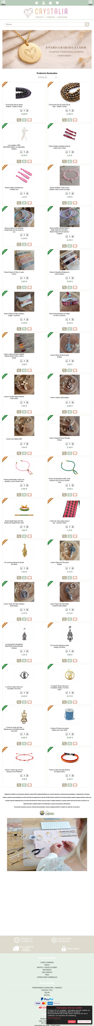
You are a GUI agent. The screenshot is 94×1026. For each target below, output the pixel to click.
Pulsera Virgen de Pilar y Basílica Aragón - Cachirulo (14, 314)
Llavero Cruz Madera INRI (14, 439)
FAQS (47, 975)
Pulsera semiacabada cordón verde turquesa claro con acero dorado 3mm (59, 480)
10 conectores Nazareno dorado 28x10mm (14, 563)
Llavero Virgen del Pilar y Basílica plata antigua (14, 605)
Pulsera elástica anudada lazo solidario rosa (14, 188)
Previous (4, 49)
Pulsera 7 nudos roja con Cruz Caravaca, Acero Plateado (14, 771)
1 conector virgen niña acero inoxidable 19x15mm (14, 688)
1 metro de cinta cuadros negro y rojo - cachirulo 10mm (59, 522)
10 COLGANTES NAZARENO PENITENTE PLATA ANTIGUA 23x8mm (14, 646)
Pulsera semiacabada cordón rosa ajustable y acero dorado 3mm (14, 480)
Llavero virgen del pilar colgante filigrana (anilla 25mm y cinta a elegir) (14, 356)
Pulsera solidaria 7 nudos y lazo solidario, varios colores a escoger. (59, 188)
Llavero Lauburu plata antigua (59, 397)
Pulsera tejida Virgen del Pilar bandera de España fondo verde (14, 522)
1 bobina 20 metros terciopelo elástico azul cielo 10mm (59, 729)
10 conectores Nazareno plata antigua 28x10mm (59, 646)
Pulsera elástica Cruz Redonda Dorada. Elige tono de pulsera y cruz (14, 230)
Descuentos (47, 972)
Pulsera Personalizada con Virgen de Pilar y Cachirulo (59, 314)
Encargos (47, 970)
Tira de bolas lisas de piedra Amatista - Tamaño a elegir (14, 105)
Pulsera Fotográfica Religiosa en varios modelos (59, 273)
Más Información (54, 1018)
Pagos (47, 965)
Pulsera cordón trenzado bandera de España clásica (59, 771)
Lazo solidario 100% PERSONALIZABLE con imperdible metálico (14, 147)
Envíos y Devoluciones (47, 967)
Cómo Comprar (47, 962)
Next (89, 49)
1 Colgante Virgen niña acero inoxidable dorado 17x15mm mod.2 (60, 688)
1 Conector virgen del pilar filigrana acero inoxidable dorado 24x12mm (14, 729)
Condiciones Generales (47, 977)
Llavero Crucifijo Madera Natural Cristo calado (14, 397)
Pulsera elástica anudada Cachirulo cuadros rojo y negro (59, 147)
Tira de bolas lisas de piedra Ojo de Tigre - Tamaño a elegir (59, 105)
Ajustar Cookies (84, 1022)
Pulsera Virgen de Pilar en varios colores (14, 273)
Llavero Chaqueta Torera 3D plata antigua (59, 439)
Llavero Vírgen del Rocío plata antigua (59, 356)
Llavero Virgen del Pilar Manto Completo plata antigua (59, 605)
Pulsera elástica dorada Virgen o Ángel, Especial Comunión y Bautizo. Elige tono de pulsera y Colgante (59, 231)
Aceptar (72, 1022)
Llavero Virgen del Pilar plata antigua (60, 563)
